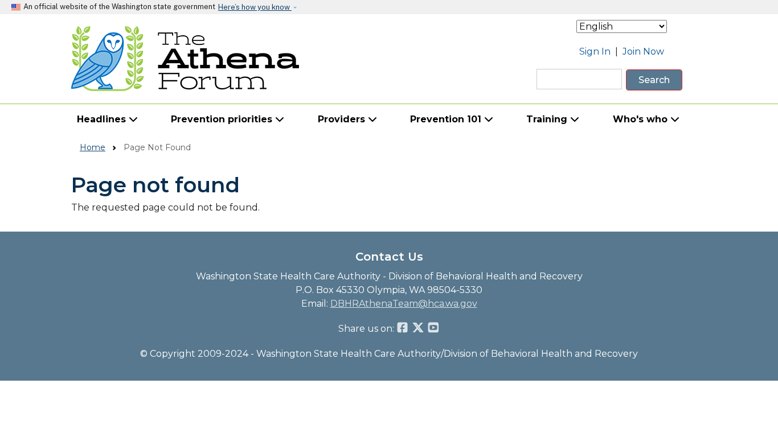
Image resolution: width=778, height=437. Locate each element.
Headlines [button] (103, 119)
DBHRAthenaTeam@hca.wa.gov (403, 303)
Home (92, 147)
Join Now (643, 51)
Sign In (595, 51)
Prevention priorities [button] (223, 119)
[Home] (185, 58)
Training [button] (548, 119)
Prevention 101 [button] (447, 119)
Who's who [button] (641, 119)
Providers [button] (343, 119)
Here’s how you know (255, 7)
